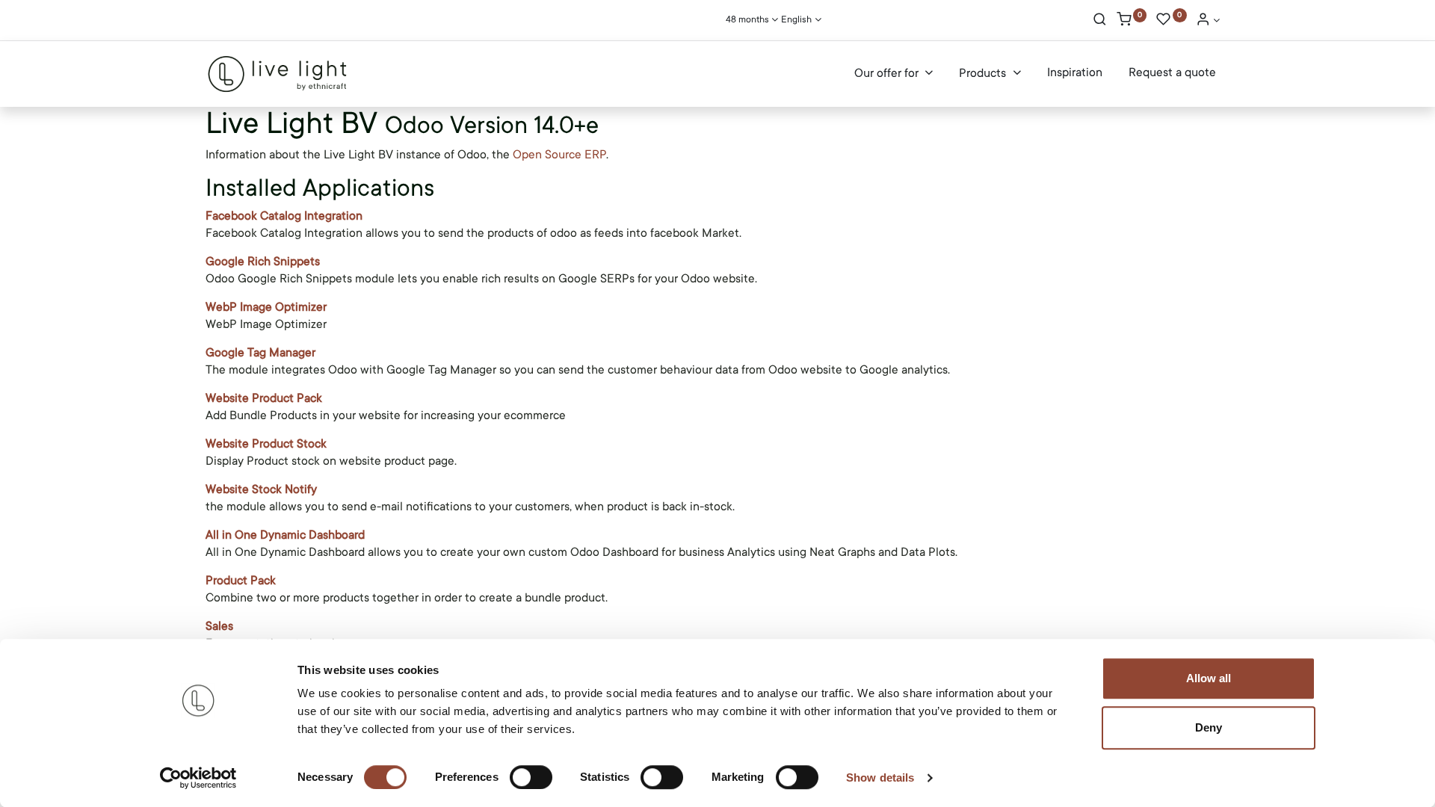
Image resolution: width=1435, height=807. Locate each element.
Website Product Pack (264, 398)
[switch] (531, 777)
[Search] (1100, 21)
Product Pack (241, 580)
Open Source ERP (559, 154)
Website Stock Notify (261, 489)
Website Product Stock (266, 443)
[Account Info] (1208, 21)
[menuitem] (1074, 73)
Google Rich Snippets (263, 261)
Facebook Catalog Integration (284, 215)
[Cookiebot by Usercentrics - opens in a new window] (198, 778)
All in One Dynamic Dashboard (285, 535)
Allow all (1208, 678)
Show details (880, 777)
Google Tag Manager (260, 352)
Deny (1208, 727)
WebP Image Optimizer (266, 307)
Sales (219, 626)
